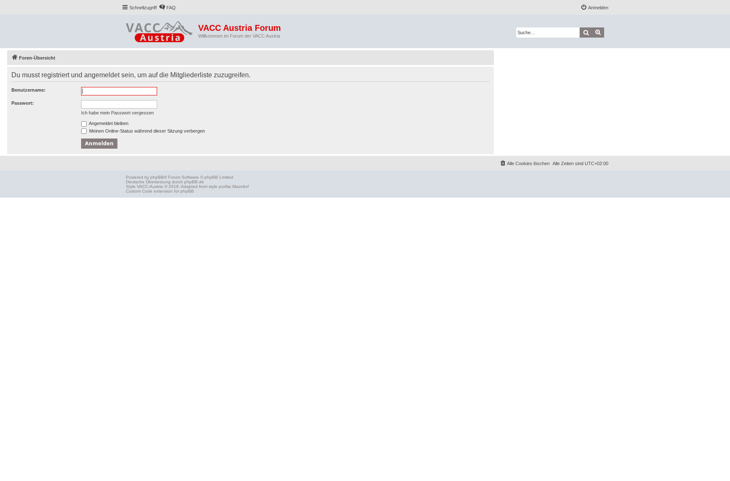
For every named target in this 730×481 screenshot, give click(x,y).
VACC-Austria (150, 186)
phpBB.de (194, 181)
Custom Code (139, 191)
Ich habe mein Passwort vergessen (117, 112)
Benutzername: (28, 89)
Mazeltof (240, 186)
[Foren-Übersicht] (160, 30)
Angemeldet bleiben (108, 123)
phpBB (157, 177)
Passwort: (22, 103)
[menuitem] (167, 8)
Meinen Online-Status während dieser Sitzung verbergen (146, 130)
